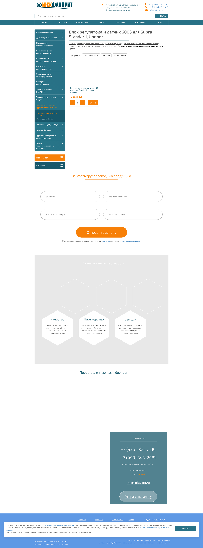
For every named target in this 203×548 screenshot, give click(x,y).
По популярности (90, 55)
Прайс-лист (42, 157)
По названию (119, 55)
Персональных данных (131, 241)
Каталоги (41, 165)
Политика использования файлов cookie (154, 543)
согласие (106, 241)
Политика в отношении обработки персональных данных (148, 540)
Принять (185, 528)
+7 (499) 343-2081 (158, 4)
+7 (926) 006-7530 (158, 7)
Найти (163, 16)
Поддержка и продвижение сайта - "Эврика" (51, 544)
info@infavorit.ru (156, 10)
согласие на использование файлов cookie (58, 525)
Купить (93, 103)
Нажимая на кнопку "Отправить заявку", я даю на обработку (102, 241)
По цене (106, 55)
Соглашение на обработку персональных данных (117, 543)
